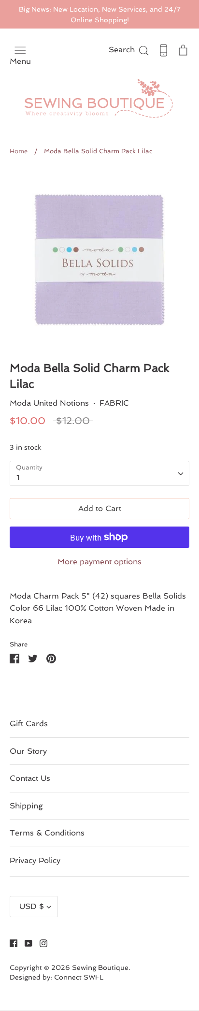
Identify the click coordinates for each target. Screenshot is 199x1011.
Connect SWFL (78, 977)
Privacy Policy (35, 860)
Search (129, 49)
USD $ (31, 906)
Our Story (28, 751)
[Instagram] (39, 942)
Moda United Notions (49, 403)
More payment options (99, 561)
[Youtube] (24, 942)
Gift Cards (29, 723)
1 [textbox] (18, 477)
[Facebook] (9, 942)
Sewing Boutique (100, 967)
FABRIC (114, 403)
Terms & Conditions (47, 832)
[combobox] (99, 473)
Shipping (26, 805)
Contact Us (30, 778)
